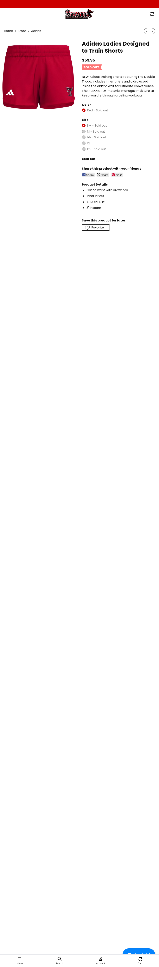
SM (97, 125)
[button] (96, 227)
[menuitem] (146, 31)
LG (96, 137)
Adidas (36, 31)
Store (22, 31)
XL (88, 143)
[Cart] (152, 14)
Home (8, 31)
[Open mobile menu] (7, 14)
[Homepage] (79, 14)
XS (96, 149)
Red (97, 110)
